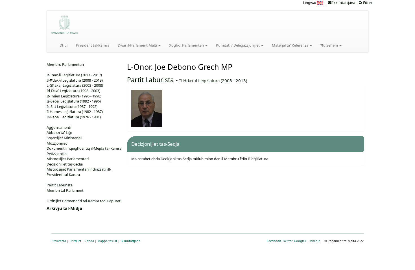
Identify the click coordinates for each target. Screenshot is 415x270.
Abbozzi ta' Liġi (59, 132)
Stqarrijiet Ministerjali (64, 137)
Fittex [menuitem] (367, 2)
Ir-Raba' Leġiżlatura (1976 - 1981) (74, 116)
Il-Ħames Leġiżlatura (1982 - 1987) (75, 111)
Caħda (89, 241)
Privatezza (58, 241)
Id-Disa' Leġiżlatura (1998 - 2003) (73, 90)
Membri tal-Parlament (65, 190)
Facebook (274, 241)
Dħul (63, 45)
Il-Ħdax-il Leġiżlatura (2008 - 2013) (213, 80)
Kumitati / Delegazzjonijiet (238, 45)
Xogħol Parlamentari (187, 45)
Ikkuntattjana (130, 241)
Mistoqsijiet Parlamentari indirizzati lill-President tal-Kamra (79, 172)
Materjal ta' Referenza (290, 45)
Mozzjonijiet (57, 143)
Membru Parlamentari (65, 64)
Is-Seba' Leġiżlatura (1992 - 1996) (74, 101)
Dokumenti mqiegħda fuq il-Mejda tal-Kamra (84, 148)
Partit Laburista (150, 79)
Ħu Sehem (329, 45)
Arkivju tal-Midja (64, 208)
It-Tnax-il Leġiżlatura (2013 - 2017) (74, 74)
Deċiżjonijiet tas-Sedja (65, 164)
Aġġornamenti (59, 127)
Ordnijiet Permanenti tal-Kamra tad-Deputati (84, 200)
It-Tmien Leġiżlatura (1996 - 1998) (74, 96)
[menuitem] (320, 2)
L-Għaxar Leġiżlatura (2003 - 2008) (75, 85)
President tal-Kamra (92, 45)
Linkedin (314, 241)
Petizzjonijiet (57, 153)
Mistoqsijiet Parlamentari (68, 158)
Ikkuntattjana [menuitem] (343, 2)
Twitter (287, 241)
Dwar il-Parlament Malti (138, 45)
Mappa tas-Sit (107, 241)
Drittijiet (75, 241)
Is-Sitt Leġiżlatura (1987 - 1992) (72, 106)
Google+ (300, 241)
